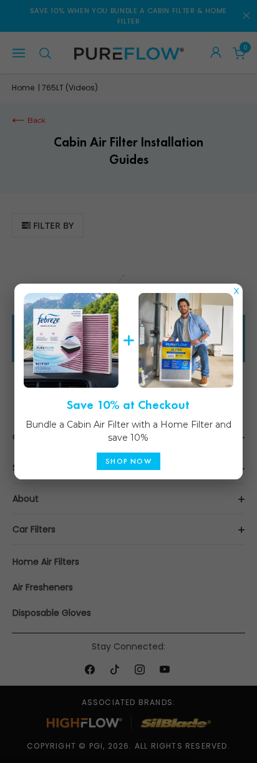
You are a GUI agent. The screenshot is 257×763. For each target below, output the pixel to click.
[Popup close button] (236, 288)
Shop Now (128, 461)
